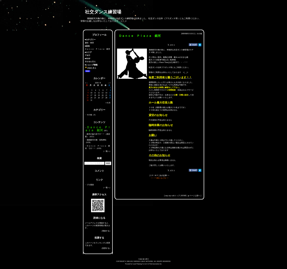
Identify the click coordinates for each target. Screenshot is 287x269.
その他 (199, 34)
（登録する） (105, 231)
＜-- (86, 83)
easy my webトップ (172, 196)
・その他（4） (91, 115)
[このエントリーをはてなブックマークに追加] (199, 46)
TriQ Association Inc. (155, 264)
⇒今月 (107, 103)
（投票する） (105, 248)
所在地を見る (90, 62)
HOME (183, 196)
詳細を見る (91, 68)
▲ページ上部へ (194, 196)
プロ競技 (90, 185)
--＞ (109, 83)
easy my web (143, 259)
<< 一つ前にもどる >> (159, 178)
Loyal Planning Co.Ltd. (140, 264)
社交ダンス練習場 (103, 11)
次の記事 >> (164, 175)
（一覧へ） (106, 151)
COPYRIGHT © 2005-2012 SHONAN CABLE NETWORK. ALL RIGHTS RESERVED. (143, 261)
